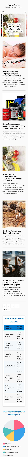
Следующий (6, 309)
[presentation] (2, 25)
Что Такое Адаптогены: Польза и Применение (12, 232)
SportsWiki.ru (14, 5)
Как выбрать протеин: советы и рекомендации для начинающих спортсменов (14, 126)
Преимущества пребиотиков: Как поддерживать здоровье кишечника (12, 177)
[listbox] (14, 25)
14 (18, 306)
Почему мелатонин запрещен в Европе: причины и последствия (17, 31)
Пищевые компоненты (18, 26)
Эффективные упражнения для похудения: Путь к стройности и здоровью (13, 282)
